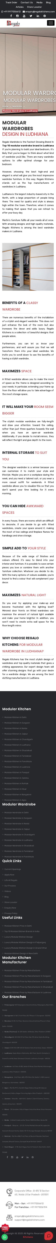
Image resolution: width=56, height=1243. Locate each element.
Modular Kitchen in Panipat (16, 772)
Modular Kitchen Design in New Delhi (21, 953)
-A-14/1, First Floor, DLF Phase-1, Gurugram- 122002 (27, 1016)
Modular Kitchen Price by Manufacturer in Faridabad (28, 981)
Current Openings (12, 869)
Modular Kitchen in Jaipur (16, 734)
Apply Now (9, 875)
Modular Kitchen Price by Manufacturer (22, 970)
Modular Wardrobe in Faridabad (18, 851)
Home (5, 106)
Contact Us (27, 2)
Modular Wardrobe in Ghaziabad (19, 846)
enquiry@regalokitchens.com (40, 11)
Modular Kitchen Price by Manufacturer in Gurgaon (27, 976)
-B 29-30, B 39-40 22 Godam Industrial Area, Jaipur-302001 (28, 1048)
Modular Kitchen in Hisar (15, 789)
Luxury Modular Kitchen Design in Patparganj (25, 942)
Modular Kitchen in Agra (15, 800)
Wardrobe (17, 106)
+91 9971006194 (38, 1207)
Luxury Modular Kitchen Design (18, 937)
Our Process (10, 886)
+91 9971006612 (12, 11)
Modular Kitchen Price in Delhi (18, 926)
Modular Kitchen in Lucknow (17, 767)
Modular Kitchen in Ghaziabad (18, 750)
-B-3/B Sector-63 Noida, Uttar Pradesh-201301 (27, 1032)
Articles (20, 7)
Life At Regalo (10, 880)
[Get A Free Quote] (5, 1228)
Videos (7, 891)
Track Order (11, 2)
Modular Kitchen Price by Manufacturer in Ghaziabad (28, 987)
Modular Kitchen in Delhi (15, 717)
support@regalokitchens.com (30, 1220)
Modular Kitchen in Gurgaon (17, 723)
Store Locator (34, 7)
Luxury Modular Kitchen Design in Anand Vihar (25, 948)
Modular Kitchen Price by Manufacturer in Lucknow (27, 992)
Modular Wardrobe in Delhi (16, 812)
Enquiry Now (10, 908)
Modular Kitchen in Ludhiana (17, 745)
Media (39, 2)
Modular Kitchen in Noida (15, 728)
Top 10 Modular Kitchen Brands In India (21, 931)
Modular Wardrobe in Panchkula (19, 857)
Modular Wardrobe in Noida (16, 823)
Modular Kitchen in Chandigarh (18, 739)
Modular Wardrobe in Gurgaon (18, 818)
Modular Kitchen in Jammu (16, 778)
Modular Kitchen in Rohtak (16, 783)
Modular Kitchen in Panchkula (18, 761)
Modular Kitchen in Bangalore (17, 794)
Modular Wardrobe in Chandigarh (19, 834)
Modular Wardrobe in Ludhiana (18, 840)
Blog (48, 2)
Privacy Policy (10, 913)
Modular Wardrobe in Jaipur (17, 829)
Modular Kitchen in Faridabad (17, 756)
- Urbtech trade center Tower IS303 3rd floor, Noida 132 (25, 1120)
